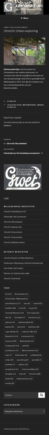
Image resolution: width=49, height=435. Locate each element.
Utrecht (12, 101)
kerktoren (33, 327)
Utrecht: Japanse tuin (13, 227)
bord (22, 308)
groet (24, 27)
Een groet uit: (29, 6)
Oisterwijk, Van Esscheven (15, 217)
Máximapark (29, 105)
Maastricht (11, 336)
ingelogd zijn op (17, 122)
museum (10, 341)
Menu (25, 18)
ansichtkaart (12, 303)
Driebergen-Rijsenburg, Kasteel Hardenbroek (23, 263)
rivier (8, 355)
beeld (37, 303)
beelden (10, 308)
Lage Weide (11, 332)
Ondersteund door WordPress (16, 429)
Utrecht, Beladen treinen (14, 242)
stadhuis (10, 364)
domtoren (34, 317)
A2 (8, 294)
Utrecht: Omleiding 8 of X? (15, 211)
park (25, 346)
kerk (21, 327)
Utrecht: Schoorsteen (13, 232)
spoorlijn (36, 360)
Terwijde (10, 374)
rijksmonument (30, 350)
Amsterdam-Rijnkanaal (16, 299)
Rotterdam (21, 355)
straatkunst (11, 369)
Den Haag (33, 313)
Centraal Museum (14, 313)
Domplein (19, 317)
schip (9, 360)
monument (27, 336)
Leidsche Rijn (14, 105)
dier (8, 317)
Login (6, 198)
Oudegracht (12, 346)
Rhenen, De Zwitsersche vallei (16, 273)
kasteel (9, 327)
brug (33, 308)
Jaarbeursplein (25, 322)
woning (9, 383)
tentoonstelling (30, 369)
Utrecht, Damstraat (12, 278)
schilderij (35, 355)
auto (27, 303)
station (23, 364)
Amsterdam (21, 294)
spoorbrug (22, 360)
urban (40, 105)
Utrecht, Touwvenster (13, 237)
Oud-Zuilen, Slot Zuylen (13, 268)
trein (22, 374)
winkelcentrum (24, 379)
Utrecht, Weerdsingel (13, 222)
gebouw (10, 322)
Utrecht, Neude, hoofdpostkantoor (19, 258)
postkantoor (11, 350)
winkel (9, 379)
